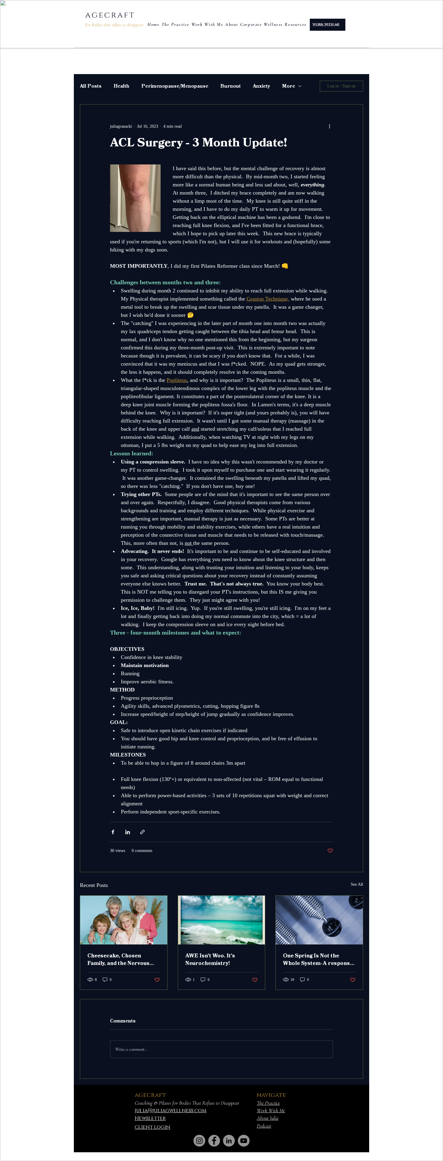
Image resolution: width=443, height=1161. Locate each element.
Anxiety (261, 86)
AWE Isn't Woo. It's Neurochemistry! (210, 959)
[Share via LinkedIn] (127, 832)
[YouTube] (244, 1141)
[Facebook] (214, 1141)
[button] (295, 24)
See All (357, 884)
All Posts (91, 86)
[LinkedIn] (229, 1141)
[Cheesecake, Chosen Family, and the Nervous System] (123, 920)
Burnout (230, 86)
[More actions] (329, 126)
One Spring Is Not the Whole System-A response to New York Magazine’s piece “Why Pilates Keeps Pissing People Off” (318, 959)
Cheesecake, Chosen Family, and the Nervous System (118, 959)
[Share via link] (142, 832)
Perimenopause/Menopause (174, 86)
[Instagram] (199, 1141)
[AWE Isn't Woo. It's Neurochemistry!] (221, 920)
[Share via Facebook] (113, 832)
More (288, 86)
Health (121, 86)
